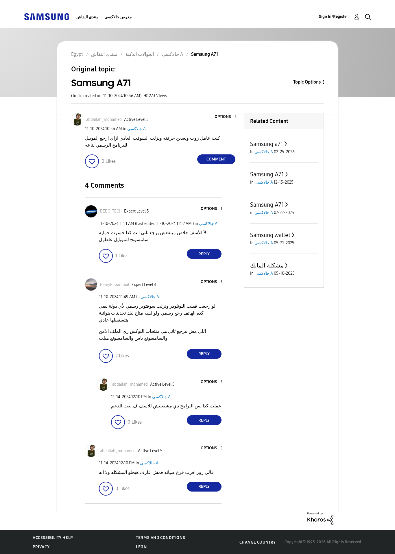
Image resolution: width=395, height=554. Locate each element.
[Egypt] (46, 16)
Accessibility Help (53, 537)
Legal (142, 546)
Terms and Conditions (160, 537)
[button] (225, 117)
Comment (216, 159)
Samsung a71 (266, 144)
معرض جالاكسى (118, 16)
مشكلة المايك (267, 265)
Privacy (41, 546)
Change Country (257, 542)
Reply (204, 254)
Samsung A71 (267, 174)
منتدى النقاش (87, 16)
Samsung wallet (270, 235)
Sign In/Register (333, 16)
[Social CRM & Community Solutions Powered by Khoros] (320, 518)
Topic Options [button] (307, 82)
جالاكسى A (136, 128)
